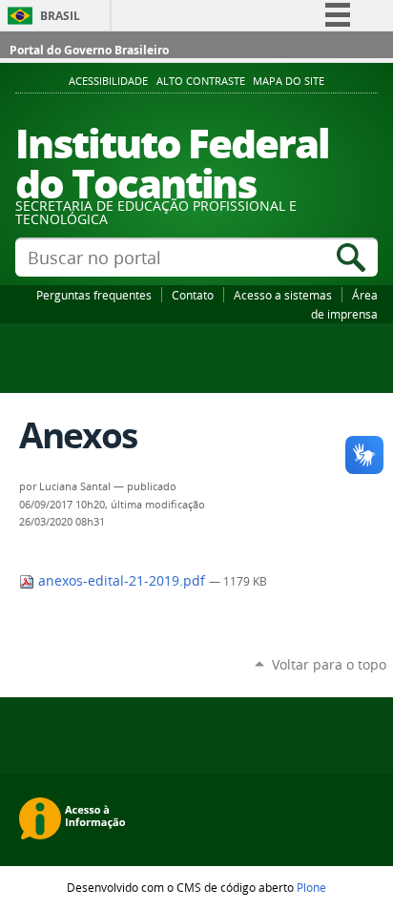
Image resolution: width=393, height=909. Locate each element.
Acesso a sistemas (283, 294)
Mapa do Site (288, 81)
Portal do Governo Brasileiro (89, 50)
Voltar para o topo (329, 664)
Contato (193, 294)
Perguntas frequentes (94, 294)
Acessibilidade (108, 81)
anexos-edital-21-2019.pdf (121, 580)
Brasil (60, 16)
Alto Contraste (200, 81)
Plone (311, 887)
